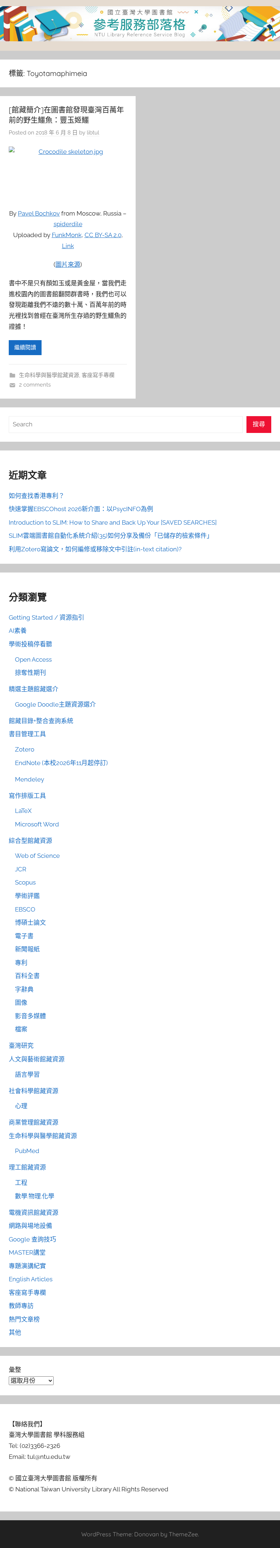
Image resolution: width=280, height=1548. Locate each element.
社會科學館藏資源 (33, 1091)
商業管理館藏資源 (33, 1122)
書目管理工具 (27, 734)
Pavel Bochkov (39, 213)
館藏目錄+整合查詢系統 (41, 720)
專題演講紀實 (27, 1266)
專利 (21, 962)
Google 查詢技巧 (32, 1239)
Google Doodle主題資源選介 (55, 704)
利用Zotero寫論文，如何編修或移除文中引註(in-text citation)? (95, 549)
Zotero (24, 749)
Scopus (25, 882)
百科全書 (27, 976)
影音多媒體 (30, 1016)
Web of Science (37, 855)
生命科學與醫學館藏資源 (49, 375)
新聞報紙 (27, 949)
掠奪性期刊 (30, 672)
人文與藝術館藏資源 (37, 1059)
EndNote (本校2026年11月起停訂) (61, 763)
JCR (20, 869)
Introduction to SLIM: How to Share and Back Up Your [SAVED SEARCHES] (113, 522)
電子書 (24, 936)
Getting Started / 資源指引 (46, 617)
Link (68, 246)
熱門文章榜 (24, 1319)
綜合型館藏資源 (30, 840)
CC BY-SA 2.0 (103, 235)
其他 (15, 1332)
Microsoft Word (37, 824)
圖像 (21, 1002)
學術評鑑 (27, 895)
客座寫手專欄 (98, 375)
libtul (93, 132)
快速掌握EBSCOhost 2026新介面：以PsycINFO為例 (81, 509)
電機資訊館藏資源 (33, 1212)
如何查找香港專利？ (37, 495)
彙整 (15, 1369)
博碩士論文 (30, 922)
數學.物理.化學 (34, 1196)
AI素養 (18, 630)
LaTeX (23, 810)
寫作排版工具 (27, 795)
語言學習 (27, 1074)
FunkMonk (67, 235)
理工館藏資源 (27, 1167)
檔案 (21, 1029)
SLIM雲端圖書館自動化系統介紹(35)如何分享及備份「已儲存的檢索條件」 (111, 535)
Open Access (33, 659)
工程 (21, 1182)
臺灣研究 (21, 1045)
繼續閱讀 (25, 347)
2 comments (35, 384)
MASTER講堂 (27, 1252)
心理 (21, 1106)
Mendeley (29, 779)
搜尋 (259, 424)
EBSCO (25, 909)
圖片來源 (67, 264)
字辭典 (24, 989)
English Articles (30, 1279)
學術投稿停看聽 (30, 644)
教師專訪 (21, 1305)
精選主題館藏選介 (33, 689)
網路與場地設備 (30, 1225)
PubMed (27, 1151)
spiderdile (68, 224)
